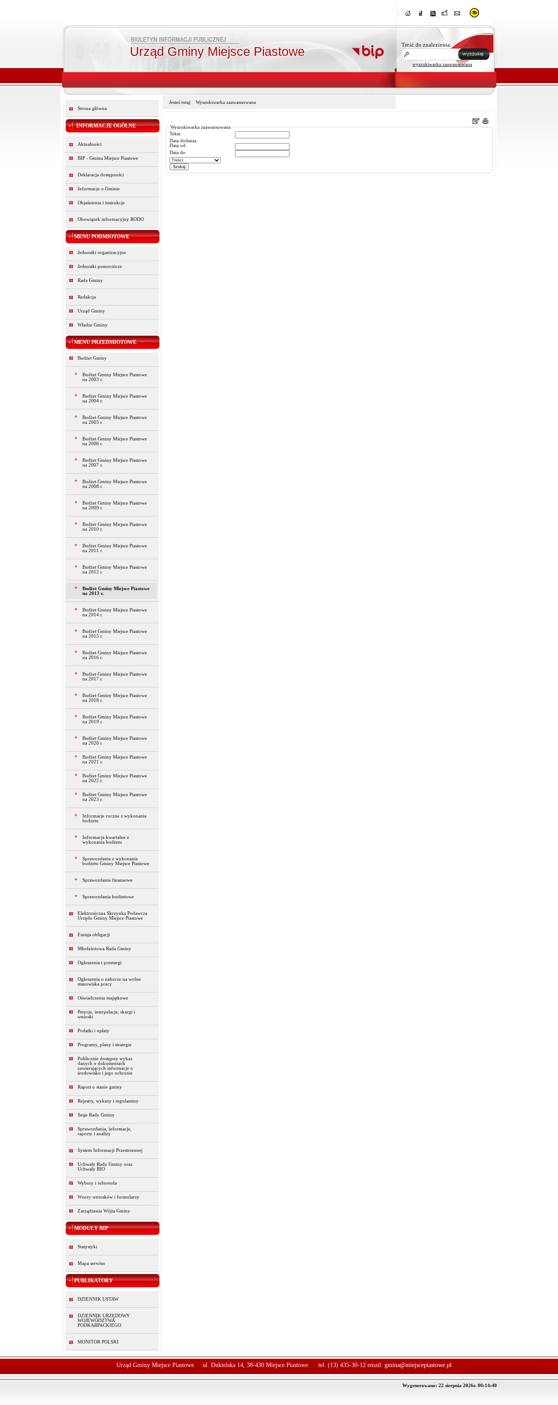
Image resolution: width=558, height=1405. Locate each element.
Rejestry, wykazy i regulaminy (108, 1101)
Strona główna (92, 108)
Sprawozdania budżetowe (108, 896)
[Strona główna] (408, 16)
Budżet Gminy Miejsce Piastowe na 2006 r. (114, 441)
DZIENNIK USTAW (98, 1299)
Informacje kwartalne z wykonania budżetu (105, 840)
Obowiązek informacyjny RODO (111, 219)
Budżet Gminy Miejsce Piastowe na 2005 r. (114, 420)
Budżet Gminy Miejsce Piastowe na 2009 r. (114, 505)
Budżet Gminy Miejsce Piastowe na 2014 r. (114, 612)
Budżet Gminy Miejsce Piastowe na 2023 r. (114, 797)
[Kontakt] (457, 16)
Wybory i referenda (97, 1183)
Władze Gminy (93, 325)
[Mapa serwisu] (421, 16)
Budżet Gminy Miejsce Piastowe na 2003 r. (114, 377)
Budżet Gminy (92, 358)
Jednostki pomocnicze (100, 266)
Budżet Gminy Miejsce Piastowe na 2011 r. (114, 548)
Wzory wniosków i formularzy (109, 1197)
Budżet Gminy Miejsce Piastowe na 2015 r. (114, 634)
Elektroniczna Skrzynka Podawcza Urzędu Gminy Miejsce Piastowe (112, 916)
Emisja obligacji (94, 934)
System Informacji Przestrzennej (110, 1150)
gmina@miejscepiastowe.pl (418, 1365)
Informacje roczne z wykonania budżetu (114, 818)
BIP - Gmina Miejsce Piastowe (108, 158)
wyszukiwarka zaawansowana (442, 64)
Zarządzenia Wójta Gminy (104, 1211)
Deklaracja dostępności (101, 174)
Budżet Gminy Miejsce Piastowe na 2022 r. (114, 778)
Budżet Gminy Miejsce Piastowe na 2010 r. (114, 527)
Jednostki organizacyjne (102, 252)
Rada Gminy (90, 280)
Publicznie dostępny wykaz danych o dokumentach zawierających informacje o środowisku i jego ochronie (105, 1065)
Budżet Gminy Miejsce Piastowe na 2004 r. (114, 398)
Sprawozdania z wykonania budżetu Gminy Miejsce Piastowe (115, 861)
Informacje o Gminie (99, 188)
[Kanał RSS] (433, 16)
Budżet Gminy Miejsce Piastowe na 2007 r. (114, 462)
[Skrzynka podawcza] (445, 16)
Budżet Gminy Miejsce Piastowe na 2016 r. (114, 655)
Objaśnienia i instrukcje (101, 202)
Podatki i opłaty (93, 1030)
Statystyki (87, 1246)
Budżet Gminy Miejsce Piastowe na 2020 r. (114, 740)
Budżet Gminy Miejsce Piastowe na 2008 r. (114, 484)
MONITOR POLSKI (98, 1342)
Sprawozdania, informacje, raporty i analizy (105, 1131)
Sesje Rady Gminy (96, 1115)
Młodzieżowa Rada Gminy (104, 948)
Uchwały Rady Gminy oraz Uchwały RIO (105, 1166)
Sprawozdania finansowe (107, 880)
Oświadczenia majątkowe (103, 998)
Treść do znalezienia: (426, 44)
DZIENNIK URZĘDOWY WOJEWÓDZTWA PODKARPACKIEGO (104, 1320)
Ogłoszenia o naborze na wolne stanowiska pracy (109, 981)
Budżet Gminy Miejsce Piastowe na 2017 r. (114, 676)
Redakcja (87, 297)
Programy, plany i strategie (105, 1044)
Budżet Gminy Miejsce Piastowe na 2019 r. (114, 719)
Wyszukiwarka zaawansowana (226, 102)
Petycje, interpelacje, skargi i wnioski (106, 1014)
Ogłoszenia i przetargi (100, 962)
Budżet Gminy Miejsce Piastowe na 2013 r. (116, 591)
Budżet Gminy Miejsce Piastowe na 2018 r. (114, 698)
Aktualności (90, 144)
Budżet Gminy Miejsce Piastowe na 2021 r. (114, 759)
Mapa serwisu (91, 1263)
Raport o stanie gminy (100, 1087)
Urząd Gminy (91, 311)
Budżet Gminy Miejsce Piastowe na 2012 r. (114, 569)
